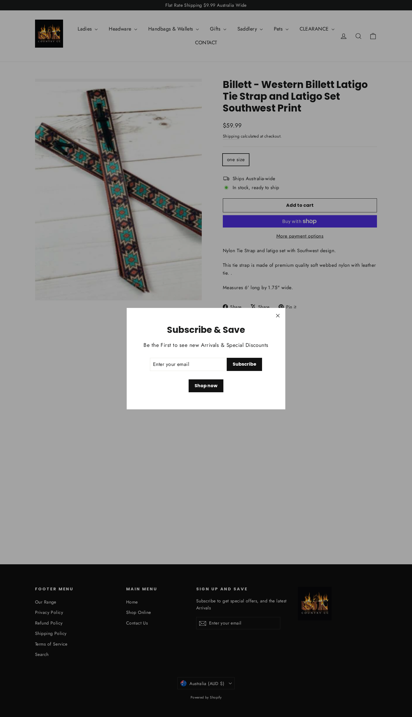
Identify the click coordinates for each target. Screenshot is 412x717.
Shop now (206, 385)
